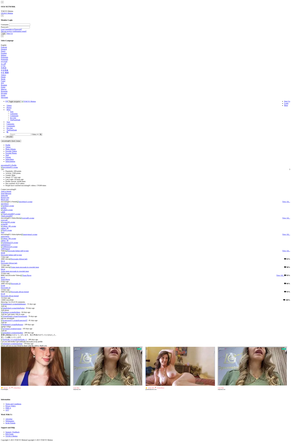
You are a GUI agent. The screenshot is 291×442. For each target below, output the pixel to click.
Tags (11, 112)
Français (4, 47)
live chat (13, 118)
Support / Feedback (12, 432)
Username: (5, 25)
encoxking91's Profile (8, 165)
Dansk (3, 77)
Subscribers (9, 159)
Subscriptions (10, 161)
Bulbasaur (19, 324)
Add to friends (6, 191)
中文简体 (4, 70)
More (286, 105)
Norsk (3, 79)
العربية (3, 64)
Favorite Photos (11, 153)
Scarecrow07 (22, 320)
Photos (9, 108)
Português (4, 57)
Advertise (8, 419)
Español (4, 53)
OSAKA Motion (7, 13)
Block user (5, 200)
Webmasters (9, 421)
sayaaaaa (18, 329)
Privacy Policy (10, 406)
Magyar (3, 89)
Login (3, 33)
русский (4, 61)
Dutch (3, 51)
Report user (5, 198)
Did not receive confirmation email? (14, 31)
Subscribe (4, 195)
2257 (7, 410)
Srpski (3, 95)
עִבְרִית (3, 66)
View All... (286, 202)
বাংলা (2, 83)
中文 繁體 (5, 73)
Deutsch (4, 49)
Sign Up (10, 33)
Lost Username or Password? (11, 29)
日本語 (3, 68)
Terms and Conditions (13, 404)
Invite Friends (10, 423)
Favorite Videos (11, 151)
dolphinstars (21, 304)
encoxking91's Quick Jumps (11, 141)
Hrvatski (4, 93)
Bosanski (4, 91)
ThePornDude (15, 120)
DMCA (8, 408)
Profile (7, 145)
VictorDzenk (22, 316)
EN (6, 101)
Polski (3, 87)
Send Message (6, 193)
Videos (9, 105)
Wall (7, 155)
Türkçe (3, 75)
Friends (8, 157)
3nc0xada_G (22, 340)
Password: (4, 27)
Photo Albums (10, 149)
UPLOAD (9, 137)
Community (14, 116)
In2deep (17, 312)
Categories (14, 114)
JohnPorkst (20, 308)
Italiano (3, 55)
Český (3, 81)
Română (4, 85)
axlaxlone (18, 344)
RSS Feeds (9, 434)
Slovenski (4, 97)
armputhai (19, 333)
